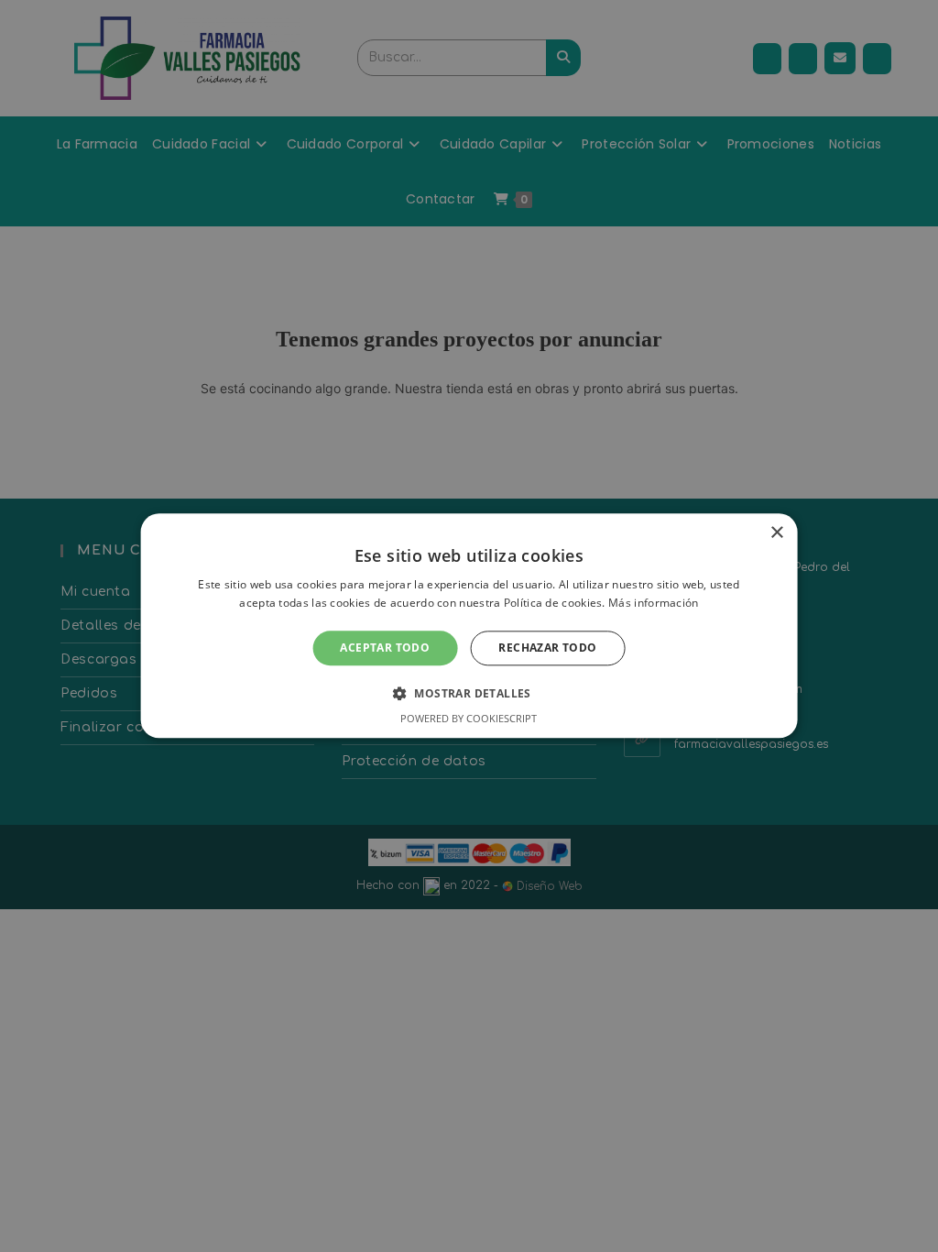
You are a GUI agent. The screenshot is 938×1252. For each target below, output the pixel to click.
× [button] (776, 533)
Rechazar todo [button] (547, 647)
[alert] (469, 626)
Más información (653, 603)
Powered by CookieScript (468, 719)
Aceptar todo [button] (385, 647)
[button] (469, 694)
